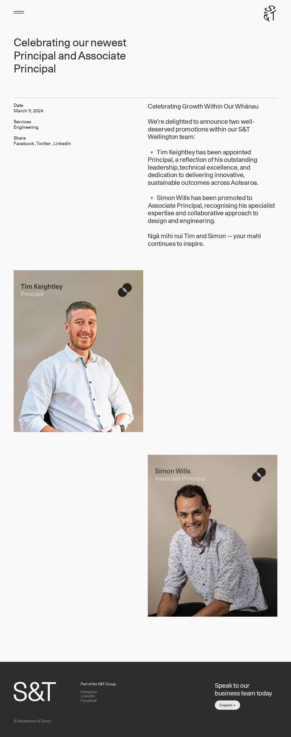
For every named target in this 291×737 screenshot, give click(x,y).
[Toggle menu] (19, 12)
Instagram (89, 692)
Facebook (24, 143)
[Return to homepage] (270, 13)
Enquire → (227, 705)
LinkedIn (62, 143)
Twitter (44, 143)
